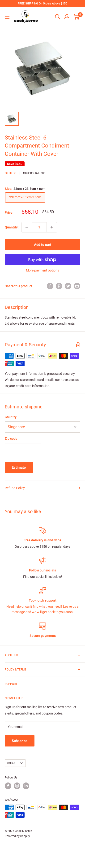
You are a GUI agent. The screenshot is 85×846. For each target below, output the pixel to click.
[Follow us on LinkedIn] (26, 785)
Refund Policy (15, 488)
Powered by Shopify (17, 836)
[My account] (66, 16)
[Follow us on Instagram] (17, 785)
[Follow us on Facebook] (8, 785)
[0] (76, 17)
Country (11, 417)
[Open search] (57, 16)
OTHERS (10, 173)
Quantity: (12, 227)
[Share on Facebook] (50, 286)
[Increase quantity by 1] (52, 227)
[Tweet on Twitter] (68, 286)
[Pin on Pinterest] (59, 286)
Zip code (11, 438)
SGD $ (11, 763)
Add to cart (42, 245)
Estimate (19, 467)
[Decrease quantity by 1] (27, 227)
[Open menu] (7, 17)
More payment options (42, 270)
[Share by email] (77, 286)
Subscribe (19, 741)
